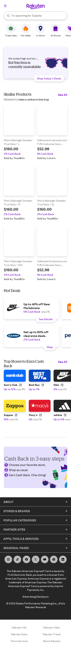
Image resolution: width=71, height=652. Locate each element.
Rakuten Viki (19, 627)
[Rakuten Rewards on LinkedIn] (63, 559)
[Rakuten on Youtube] (44, 559)
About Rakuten (52, 641)
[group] (19, 132)
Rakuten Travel (52, 634)
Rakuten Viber (51, 627)
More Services (19, 641)
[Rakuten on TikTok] (17, 559)
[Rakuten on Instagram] (8, 559)
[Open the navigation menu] (5, 5)
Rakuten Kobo (19, 634)
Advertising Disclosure (36, 596)
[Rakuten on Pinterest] (54, 559)
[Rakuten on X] (35, 559)
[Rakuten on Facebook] (26, 559)
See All (62, 95)
